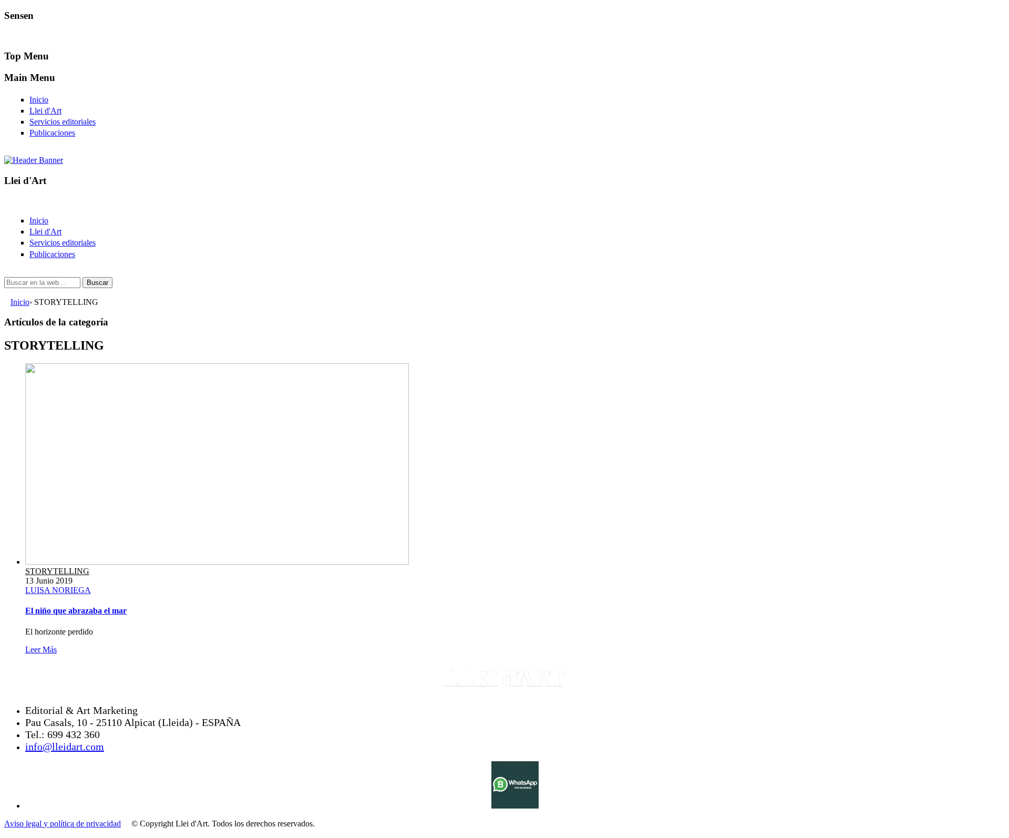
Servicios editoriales (62, 121)
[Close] (7, 35)
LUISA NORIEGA (58, 590)
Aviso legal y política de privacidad (62, 823)
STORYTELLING (57, 571)
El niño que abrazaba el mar (76, 610)
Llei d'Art (45, 110)
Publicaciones (52, 132)
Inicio (38, 99)
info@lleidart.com (64, 746)
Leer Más (41, 649)
